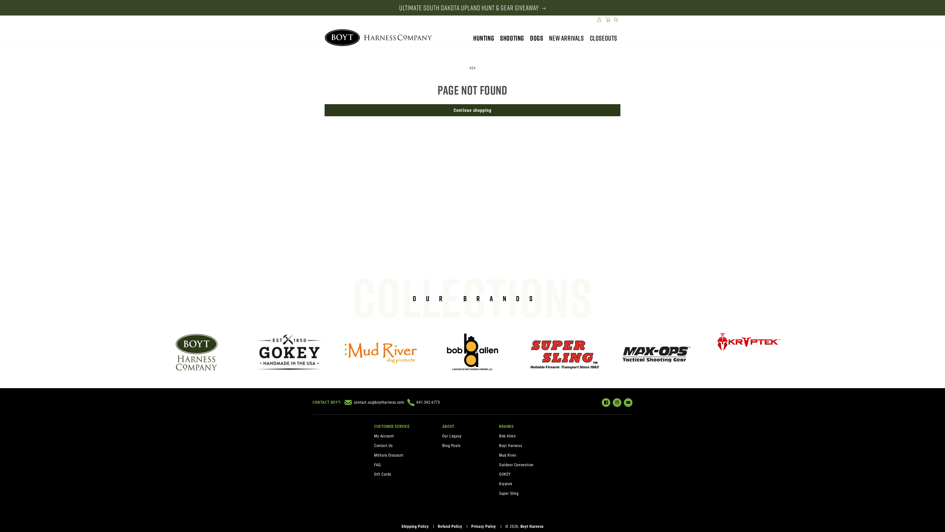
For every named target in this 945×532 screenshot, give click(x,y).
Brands (506, 426)
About (448, 426)
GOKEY (505, 474)
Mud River (507, 455)
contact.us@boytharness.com (379, 402)
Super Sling (509, 493)
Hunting (483, 38)
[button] (616, 20)
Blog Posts (451, 445)
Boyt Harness (510, 445)
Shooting (512, 38)
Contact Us (383, 445)
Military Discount (388, 455)
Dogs (536, 38)
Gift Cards (382, 474)
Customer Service (392, 426)
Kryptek (505, 484)
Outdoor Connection (516, 465)
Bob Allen (507, 436)
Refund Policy (450, 526)
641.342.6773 (428, 402)
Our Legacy (452, 436)
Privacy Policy (483, 526)
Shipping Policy (415, 526)
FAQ (377, 465)
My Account (384, 436)
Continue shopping (472, 110)
